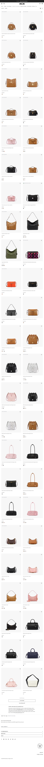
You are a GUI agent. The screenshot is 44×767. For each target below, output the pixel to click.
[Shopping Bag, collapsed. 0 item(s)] (42, 3)
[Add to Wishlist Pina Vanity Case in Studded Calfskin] (41, 98)
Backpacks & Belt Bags (23, 6)
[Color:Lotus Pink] (2, 151)
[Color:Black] (23, 37)
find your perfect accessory (19, 712)
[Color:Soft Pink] (2, 208)
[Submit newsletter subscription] (42, 726)
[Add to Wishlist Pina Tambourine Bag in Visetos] (20, 40)
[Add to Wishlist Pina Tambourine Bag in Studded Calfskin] (41, 12)
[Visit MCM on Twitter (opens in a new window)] (6, 739)
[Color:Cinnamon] (2, 551)
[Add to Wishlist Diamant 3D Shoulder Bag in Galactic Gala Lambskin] (20, 297)
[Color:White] (23, 379)
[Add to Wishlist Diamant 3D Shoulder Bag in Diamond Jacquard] (41, 240)
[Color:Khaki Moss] (2, 265)
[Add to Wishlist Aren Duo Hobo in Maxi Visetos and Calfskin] (20, 526)
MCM (2, 715)
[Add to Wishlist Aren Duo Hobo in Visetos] (41, 526)
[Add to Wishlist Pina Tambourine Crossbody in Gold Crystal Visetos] (20, 12)
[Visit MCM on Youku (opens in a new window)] (12, 739)
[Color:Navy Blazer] (23, 665)
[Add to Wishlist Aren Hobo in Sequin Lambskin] (20, 612)
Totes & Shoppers (9, 6)
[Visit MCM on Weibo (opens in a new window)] (10, 739)
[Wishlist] (40, 3)
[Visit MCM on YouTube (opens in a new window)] (8, 739)
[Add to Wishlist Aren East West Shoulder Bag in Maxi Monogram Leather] (20, 440)
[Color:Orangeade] (4, 151)
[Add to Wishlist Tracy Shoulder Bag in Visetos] (41, 69)
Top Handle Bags (29, 6)
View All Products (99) (22, 703)
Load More (22, 700)
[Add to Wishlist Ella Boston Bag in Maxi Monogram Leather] (20, 640)
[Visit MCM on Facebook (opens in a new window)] (1, 739)
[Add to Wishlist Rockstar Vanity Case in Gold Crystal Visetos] (20, 98)
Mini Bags (33, 6)
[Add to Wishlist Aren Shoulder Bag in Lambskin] (41, 669)
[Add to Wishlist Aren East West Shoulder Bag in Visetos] (41, 469)
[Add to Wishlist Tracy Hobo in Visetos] (20, 69)
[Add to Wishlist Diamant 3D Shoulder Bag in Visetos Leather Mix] (41, 297)
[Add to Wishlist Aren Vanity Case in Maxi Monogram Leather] (20, 126)
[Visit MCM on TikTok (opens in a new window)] (15, 739)
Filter (6, 8)
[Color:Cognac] (2, 37)
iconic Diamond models (20, 709)
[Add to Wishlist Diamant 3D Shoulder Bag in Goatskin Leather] (41, 269)
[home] (22, 4)
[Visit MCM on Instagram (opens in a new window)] (3, 739)
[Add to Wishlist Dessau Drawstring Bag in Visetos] (41, 326)
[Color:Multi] (23, 265)
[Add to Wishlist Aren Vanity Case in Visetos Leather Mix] (41, 126)
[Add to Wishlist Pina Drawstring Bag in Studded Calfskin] (41, 40)
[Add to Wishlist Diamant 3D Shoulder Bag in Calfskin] (20, 269)
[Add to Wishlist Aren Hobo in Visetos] (41, 212)
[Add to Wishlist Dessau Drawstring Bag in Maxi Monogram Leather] (20, 383)
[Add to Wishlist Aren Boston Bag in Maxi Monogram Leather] (41, 640)
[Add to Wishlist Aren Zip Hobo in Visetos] (20, 212)
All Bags (5, 6)
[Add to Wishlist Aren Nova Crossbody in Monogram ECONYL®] (41, 183)
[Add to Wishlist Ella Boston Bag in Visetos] (41, 612)
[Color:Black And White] (23, 693)
